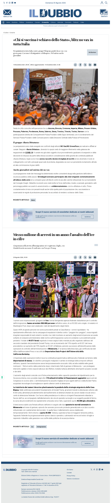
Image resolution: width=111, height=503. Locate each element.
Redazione (92, 52)
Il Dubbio (5, 32)
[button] (102, 2)
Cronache (12, 32)
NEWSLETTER (7, 16)
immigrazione (41, 427)
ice (32, 427)
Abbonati (104, 16)
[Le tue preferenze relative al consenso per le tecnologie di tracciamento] (2, 377)
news (33, 200)
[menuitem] (8, 22)
